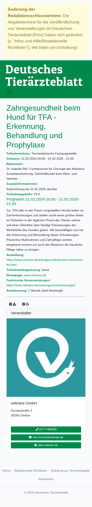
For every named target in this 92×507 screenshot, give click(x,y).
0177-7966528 (47, 429)
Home (7, 470)
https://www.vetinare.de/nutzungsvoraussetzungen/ (40, 285)
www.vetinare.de (35, 275)
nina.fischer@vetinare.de (47, 437)
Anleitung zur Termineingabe (70, 470)
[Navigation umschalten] (9, 93)
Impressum (46, 479)
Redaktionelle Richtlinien (30, 470)
